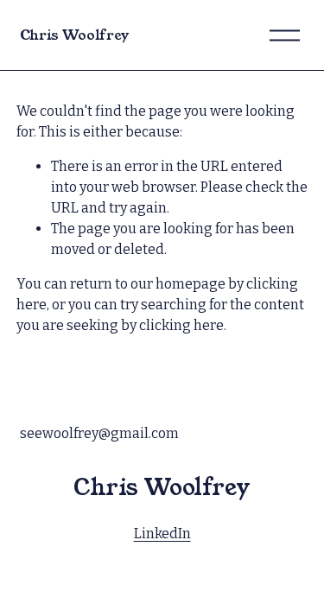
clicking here (181, 325)
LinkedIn (162, 533)
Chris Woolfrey (75, 35)
